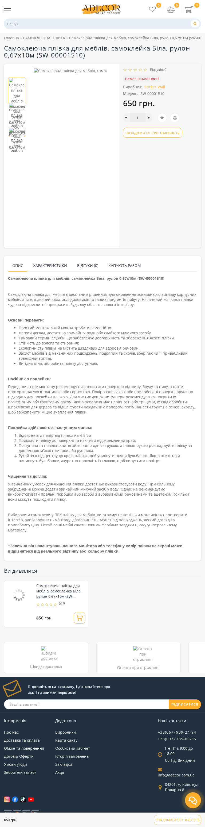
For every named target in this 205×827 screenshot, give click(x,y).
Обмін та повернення (24, 748)
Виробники (65, 732)
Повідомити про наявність (177, 820)
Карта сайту (66, 740)
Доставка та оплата (22, 740)
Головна (11, 37)
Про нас (11, 732)
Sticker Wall (154, 86)
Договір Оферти (19, 756)
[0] (171, 10)
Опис (17, 265)
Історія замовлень (72, 756)
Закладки (63, 764)
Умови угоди (15, 764)
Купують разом (124, 265)
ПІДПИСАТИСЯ (184, 704)
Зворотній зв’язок (20, 772)
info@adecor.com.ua (176, 775)
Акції (59, 772)
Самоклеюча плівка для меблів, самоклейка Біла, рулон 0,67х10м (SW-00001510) (58, 593)
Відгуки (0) (87, 265)
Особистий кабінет (72, 748)
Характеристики (50, 265)
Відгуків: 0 (157, 69)
